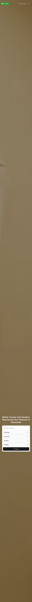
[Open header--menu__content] (28, 3)
